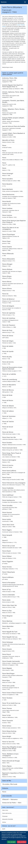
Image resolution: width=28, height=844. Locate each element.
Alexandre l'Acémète (7, 819)
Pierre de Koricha (6, 813)
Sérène (4, 822)
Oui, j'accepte (11, 842)
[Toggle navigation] (25, 2)
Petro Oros (5, 810)
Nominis (4, 2)
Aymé (3, 829)
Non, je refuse (21, 842)
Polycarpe (4, 816)
